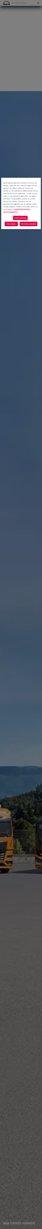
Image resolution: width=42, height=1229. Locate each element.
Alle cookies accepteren (28, 224)
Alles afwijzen (11, 224)
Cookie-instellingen (20, 218)
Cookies (16, 209)
